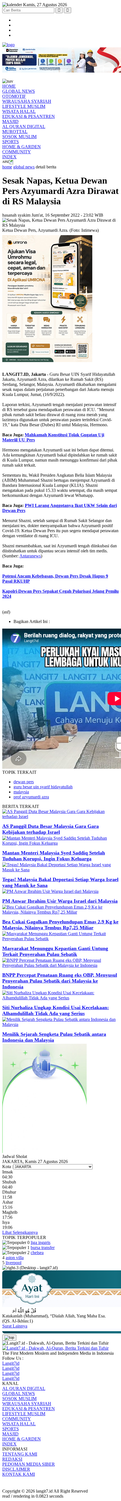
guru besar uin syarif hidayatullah (43, 786)
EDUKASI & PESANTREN (28, 116)
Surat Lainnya (14, 1326)
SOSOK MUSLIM (19, 136)
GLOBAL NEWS (18, 91)
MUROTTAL (15, 131)
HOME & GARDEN (21, 146)
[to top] (9, 1338)
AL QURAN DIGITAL (23, 126)
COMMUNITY (16, 151)
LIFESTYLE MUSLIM (23, 106)
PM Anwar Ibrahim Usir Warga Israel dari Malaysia (60, 901)
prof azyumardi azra (31, 796)
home (7, 167)
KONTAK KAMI (18, 1474)
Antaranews (30, 555)
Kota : (7, 1166)
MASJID (10, 121)
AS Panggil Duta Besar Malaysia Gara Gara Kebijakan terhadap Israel (50, 829)
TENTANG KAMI (19, 1454)
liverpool (13, 1262)
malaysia (21, 791)
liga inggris (40, 1242)
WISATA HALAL (19, 111)
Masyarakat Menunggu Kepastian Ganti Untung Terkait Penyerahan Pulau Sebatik (55, 951)
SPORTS (10, 141)
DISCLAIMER (16, 1469)
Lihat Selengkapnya (20, 1232)
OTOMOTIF (14, 96)
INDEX (9, 156)
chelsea (37, 1252)
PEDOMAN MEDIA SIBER (28, 1464)
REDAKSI (12, 1459)
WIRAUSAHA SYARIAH (26, 101)
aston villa (15, 1257)
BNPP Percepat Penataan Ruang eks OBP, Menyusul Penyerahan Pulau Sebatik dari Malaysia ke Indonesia (59, 981)
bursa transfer (43, 1247)
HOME (9, 86)
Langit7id (10, 1363)
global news (24, 167)
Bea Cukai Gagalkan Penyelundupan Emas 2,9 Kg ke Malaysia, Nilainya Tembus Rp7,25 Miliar (60, 924)
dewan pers (24, 781)
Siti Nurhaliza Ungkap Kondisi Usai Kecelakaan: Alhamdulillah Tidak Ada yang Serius (55, 1010)
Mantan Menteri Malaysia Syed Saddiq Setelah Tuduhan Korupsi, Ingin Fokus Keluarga (53, 855)
